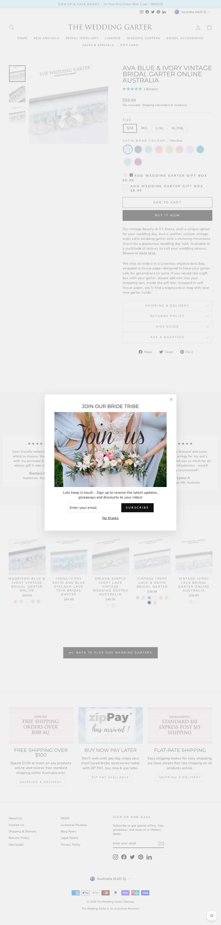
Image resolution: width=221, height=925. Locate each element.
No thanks (110, 518)
